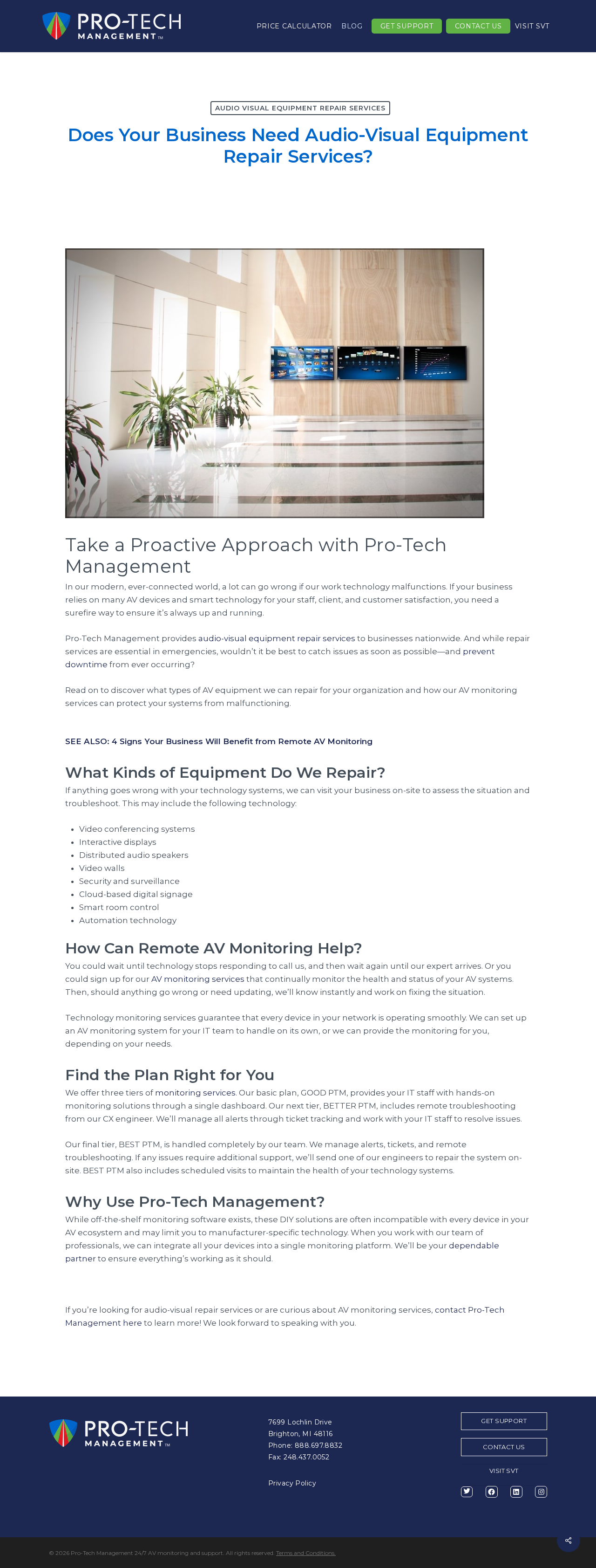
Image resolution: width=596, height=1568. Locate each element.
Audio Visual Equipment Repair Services (300, 108)
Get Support (504, 1420)
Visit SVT (504, 1470)
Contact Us (504, 1447)
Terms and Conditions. (306, 1552)
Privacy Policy (292, 1483)
